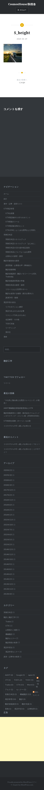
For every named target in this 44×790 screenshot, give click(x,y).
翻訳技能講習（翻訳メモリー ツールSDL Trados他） (21, 275)
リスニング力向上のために (16, 315)
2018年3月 (8, 485)
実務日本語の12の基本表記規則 (18, 248)
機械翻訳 (9, 634)
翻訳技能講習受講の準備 (15, 281)
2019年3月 (8, 475)
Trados (8, 621)
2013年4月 (8, 594)
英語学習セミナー (12, 652)
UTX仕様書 (10, 213)
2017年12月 (8, 490)
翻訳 (22, 699)
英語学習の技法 (10, 302)
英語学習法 (8, 647)
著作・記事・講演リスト (13, 204)
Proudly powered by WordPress (19, 782)
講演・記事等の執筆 (11, 657)
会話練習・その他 (12, 319)
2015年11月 (8, 520)
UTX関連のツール (12, 222)
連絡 (5, 337)
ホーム (6, 194)
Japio (31, 675)
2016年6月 (8, 505)
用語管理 (10, 699)
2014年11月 (8, 554)
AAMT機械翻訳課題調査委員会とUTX (18, 408)
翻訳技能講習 (12, 704)
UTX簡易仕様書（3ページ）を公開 (17, 421)
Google (20, 675)
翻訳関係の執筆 (11, 642)
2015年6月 (8, 534)
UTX (7, 626)
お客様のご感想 (11, 630)
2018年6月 (8, 480)
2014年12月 (8, 549)
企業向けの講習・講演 (14, 256)
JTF (8, 680)
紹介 (5, 199)
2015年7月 (8, 530)
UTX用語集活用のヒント (15, 226)
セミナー (21, 689)
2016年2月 (8, 510)
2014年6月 (8, 574)
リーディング (11, 328)
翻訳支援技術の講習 (11, 261)
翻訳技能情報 (11, 269)
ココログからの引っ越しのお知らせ (17, 426)
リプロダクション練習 (14, 307)
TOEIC (29, 680)
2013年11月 (8, 589)
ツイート (7, 383)
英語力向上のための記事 (15, 311)
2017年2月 (8, 495)
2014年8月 (8, 569)
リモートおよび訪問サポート (17, 289)
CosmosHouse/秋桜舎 (22, 4)
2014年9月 (8, 564)
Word (30, 685)
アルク (9, 689)
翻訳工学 (8, 361)
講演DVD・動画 (12, 298)
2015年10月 (8, 525)
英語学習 (19, 709)
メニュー (23, 10)
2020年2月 (8, 470)
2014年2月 (8, 579)
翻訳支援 (27, 704)
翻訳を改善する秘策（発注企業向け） (20, 293)
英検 (8, 709)
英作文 (8, 332)
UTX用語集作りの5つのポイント (18, 217)
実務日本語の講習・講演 (15, 285)
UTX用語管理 (9, 209)
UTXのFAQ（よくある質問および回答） (21, 230)
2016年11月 (8, 500)
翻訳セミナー (11, 638)
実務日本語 (8, 235)
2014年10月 (8, 559)
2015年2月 (8, 544)
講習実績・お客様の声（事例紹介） (19, 265)
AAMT (9, 675)
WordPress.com (27, 785)
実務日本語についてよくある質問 (18, 252)
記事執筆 (32, 709)
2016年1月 (8, 515)
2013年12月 (8, 584)
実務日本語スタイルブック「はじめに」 (21, 243)
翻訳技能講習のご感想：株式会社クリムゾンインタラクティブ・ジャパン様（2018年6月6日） (22, 414)
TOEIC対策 (10, 324)
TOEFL (18, 680)
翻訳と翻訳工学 (10, 617)
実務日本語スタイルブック (16, 239)
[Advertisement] (22, 739)
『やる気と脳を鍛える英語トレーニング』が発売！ (22, 401)
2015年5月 (8, 539)
